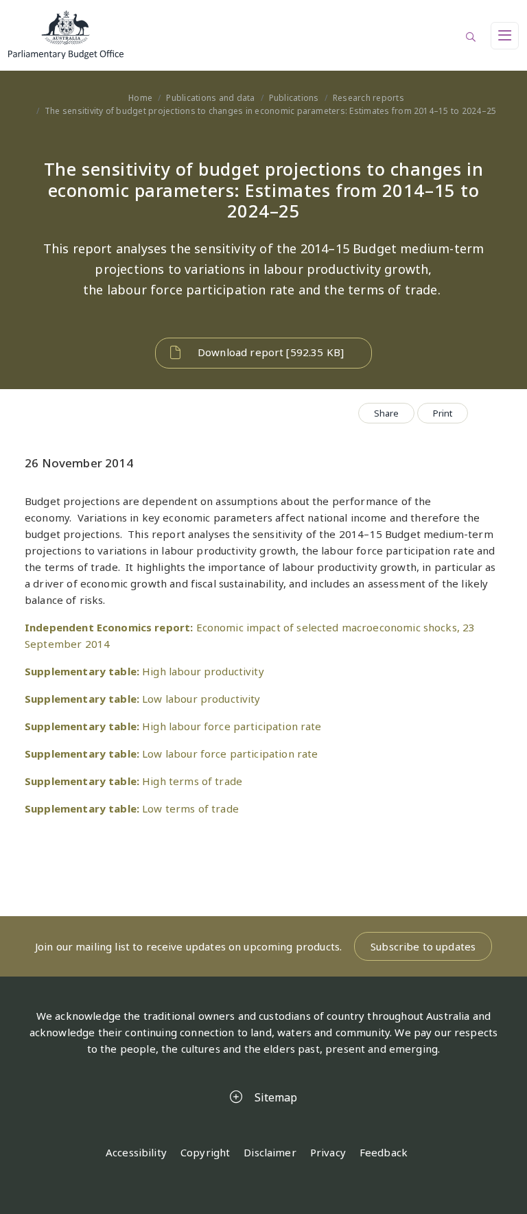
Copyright (205, 1152)
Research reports (368, 98)
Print (442, 413)
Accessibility (136, 1152)
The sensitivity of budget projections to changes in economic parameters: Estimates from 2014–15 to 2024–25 (270, 111)
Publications (294, 98)
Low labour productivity (143, 698)
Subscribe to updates (423, 946)
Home (140, 98)
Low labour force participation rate (171, 753)
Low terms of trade (132, 808)
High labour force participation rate (173, 726)
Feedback (384, 1152)
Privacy (328, 1152)
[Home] (263, 34)
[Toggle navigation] (505, 35)
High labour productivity (144, 671)
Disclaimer (270, 1152)
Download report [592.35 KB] (271, 352)
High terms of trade (133, 781)
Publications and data (210, 98)
